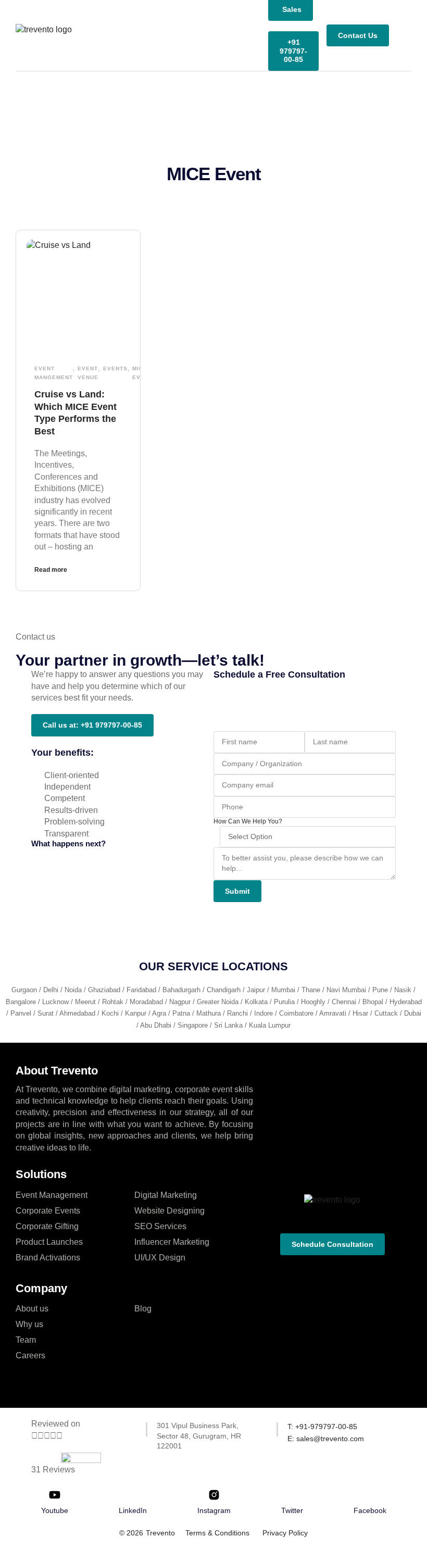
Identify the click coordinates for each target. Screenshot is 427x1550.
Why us (29, 1324)
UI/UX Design (159, 1257)
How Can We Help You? (248, 821)
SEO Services (160, 1226)
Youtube (54, 1510)
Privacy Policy (285, 1533)
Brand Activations (48, 1257)
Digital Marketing (165, 1195)
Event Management (51, 1195)
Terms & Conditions (217, 1533)
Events (115, 368)
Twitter (292, 1510)
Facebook (370, 1510)
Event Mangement (53, 373)
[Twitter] (292, 1495)
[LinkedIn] (133, 1495)
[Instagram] (214, 1495)
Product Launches (49, 1242)
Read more (50, 569)
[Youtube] (54, 1495)
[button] (404, 35)
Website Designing (169, 1210)
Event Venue (88, 373)
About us (32, 1308)
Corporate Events (48, 1210)
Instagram (214, 1510)
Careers (30, 1355)
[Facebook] (369, 1495)
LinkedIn (133, 1510)
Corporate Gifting (47, 1226)
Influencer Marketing (171, 1242)
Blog (143, 1308)
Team (26, 1339)
